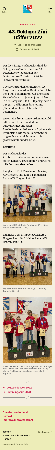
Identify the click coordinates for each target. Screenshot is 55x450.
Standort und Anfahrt (15, 412)
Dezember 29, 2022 (29, 49)
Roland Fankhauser (31, 44)
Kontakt (7, 416)
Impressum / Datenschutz (18, 419)
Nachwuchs (27, 24)
